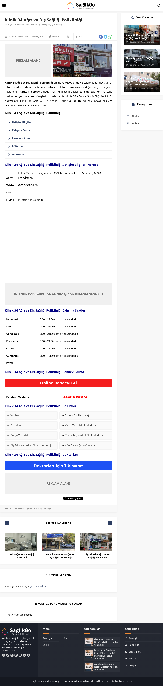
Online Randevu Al (58, 383)
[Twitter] (7, 655)
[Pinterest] (24, 655)
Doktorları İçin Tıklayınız (58, 465)
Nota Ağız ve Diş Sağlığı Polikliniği (140, 59)
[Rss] (28, 655)
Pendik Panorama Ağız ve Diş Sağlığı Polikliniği (60, 556)
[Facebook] (3, 655)
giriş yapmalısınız (39, 586)
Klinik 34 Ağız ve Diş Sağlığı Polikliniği (34, 508)
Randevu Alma (21, 24)
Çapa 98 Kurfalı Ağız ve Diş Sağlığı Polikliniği (142, 36)
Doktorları (18, 154)
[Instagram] (12, 655)
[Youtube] (20, 655)
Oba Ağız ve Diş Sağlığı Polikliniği (22, 556)
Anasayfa (9, 24)
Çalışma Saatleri (22, 130)
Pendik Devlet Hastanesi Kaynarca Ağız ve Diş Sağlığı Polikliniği (140, 81)
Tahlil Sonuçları (34, 36)
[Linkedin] (16, 655)
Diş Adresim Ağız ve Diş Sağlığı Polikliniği (97, 556)
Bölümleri (18, 146)
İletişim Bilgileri (22, 122)
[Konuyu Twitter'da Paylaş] (105, 37)
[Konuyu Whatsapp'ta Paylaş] (110, 37)
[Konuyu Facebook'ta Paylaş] (101, 37)
